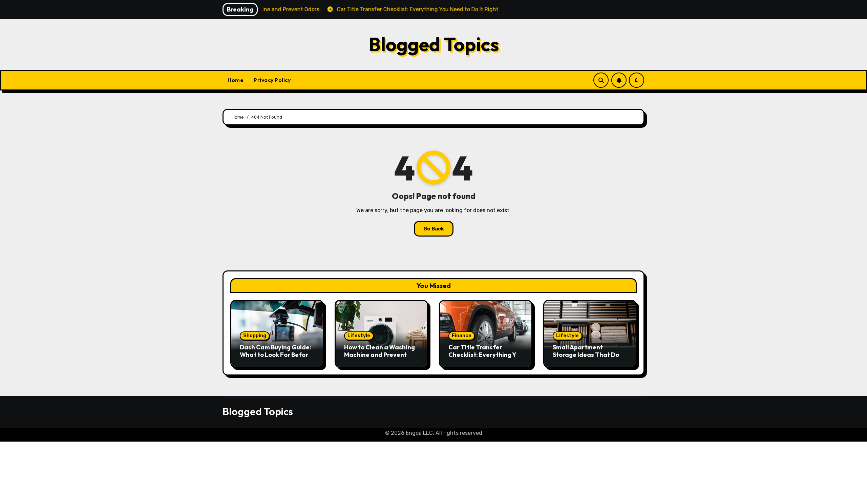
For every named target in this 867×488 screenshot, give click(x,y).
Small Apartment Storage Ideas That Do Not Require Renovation (588, 354)
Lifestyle (358, 336)
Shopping (254, 336)
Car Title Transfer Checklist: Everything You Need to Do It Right (485, 354)
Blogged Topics (433, 44)
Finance (461, 336)
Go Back (433, 229)
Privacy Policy (272, 80)
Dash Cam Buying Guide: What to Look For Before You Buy (276, 354)
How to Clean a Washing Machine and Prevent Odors (379, 354)
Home (236, 80)
